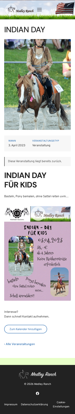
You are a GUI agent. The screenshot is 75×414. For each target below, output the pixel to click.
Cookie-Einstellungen (61, 404)
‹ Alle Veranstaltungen (19, 344)
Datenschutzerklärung (34, 404)
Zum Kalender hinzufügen (26, 329)
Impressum (10, 404)
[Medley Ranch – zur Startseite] (18, 10)
